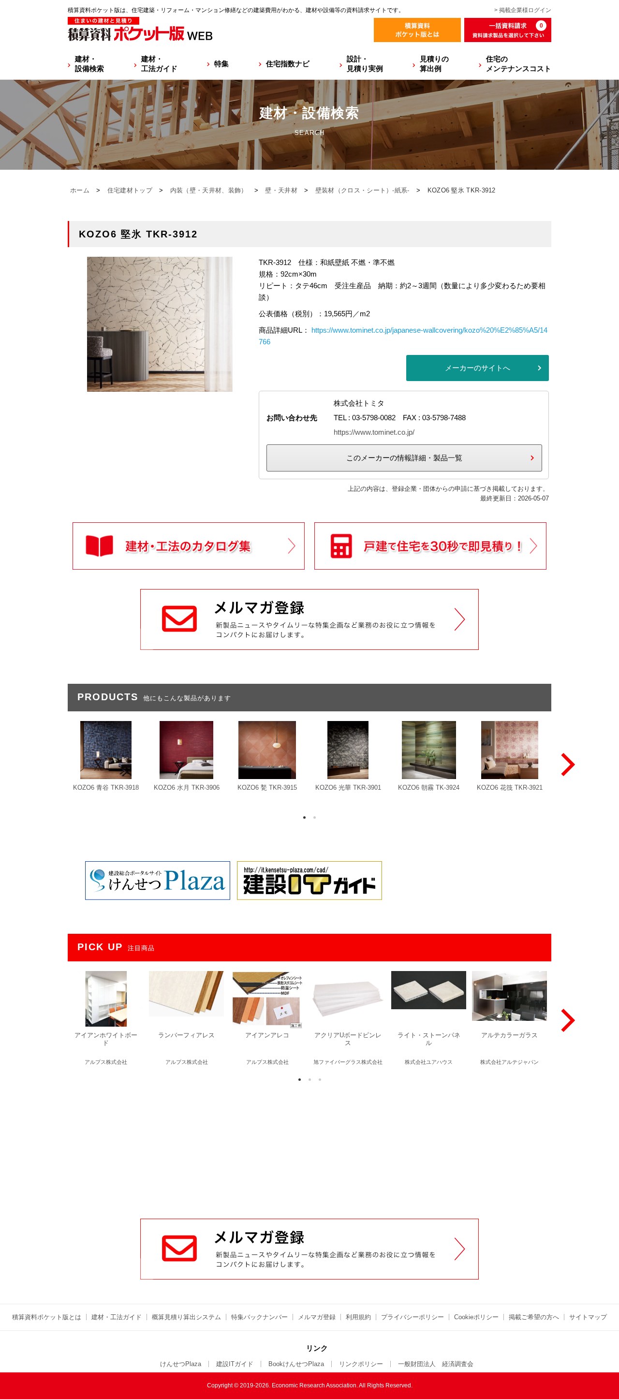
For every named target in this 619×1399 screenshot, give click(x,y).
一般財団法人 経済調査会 (435, 1364)
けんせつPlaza (180, 1364)
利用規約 (358, 1317)
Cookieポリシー (476, 1317)
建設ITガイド (234, 1364)
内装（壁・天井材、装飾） (209, 190)
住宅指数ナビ (288, 63)
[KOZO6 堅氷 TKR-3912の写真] (160, 386)
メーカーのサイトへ (477, 368)
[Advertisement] (309, 1145)
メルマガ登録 (317, 1317)
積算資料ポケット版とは (46, 1317)
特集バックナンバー (259, 1317)
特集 (221, 63)
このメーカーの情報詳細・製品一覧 (404, 458)
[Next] (565, 764)
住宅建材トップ (129, 190)
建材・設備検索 (89, 64)
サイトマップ (588, 1317)
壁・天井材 (281, 190)
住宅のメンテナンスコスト (518, 64)
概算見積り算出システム (186, 1317)
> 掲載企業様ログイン (522, 10)
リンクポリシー (361, 1364)
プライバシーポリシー (412, 1317)
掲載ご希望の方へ (534, 1317)
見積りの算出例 (434, 64)
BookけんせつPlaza (296, 1364)
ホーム (79, 190)
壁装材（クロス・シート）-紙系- (362, 190)
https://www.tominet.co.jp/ (374, 432)
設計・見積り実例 (365, 64)
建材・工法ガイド (159, 64)
